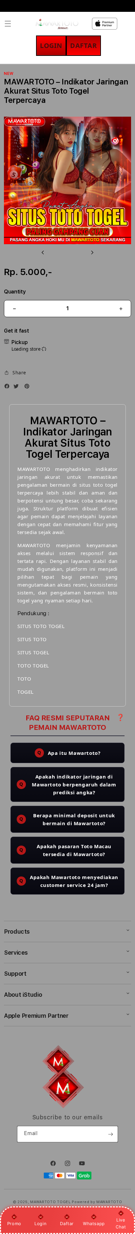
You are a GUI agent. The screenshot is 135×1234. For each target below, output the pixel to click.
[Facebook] (8, 387)
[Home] (57, 24)
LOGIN (51, 45)
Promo (14, 1223)
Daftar (67, 1223)
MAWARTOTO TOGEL (50, 1202)
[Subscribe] (110, 1134)
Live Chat (121, 1223)
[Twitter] (17, 387)
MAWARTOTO (109, 1202)
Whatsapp (94, 1223)
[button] (8, 24)
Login (40, 1223)
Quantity (15, 292)
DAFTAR (83, 45)
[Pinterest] (28, 387)
